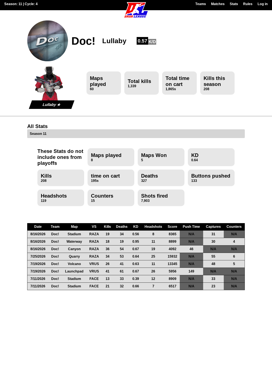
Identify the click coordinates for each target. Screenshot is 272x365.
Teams (200, 4)
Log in (263, 4)
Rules (247, 4)
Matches (218, 4)
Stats (234, 4)
